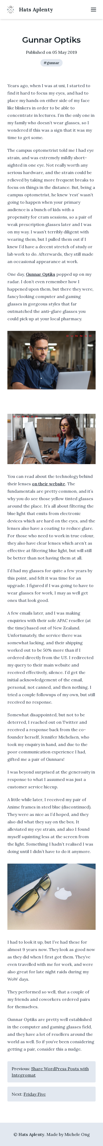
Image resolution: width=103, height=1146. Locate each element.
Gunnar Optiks (40, 274)
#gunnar (51, 62)
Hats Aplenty (31, 1134)
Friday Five (35, 1094)
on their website (48, 483)
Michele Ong (77, 1134)
